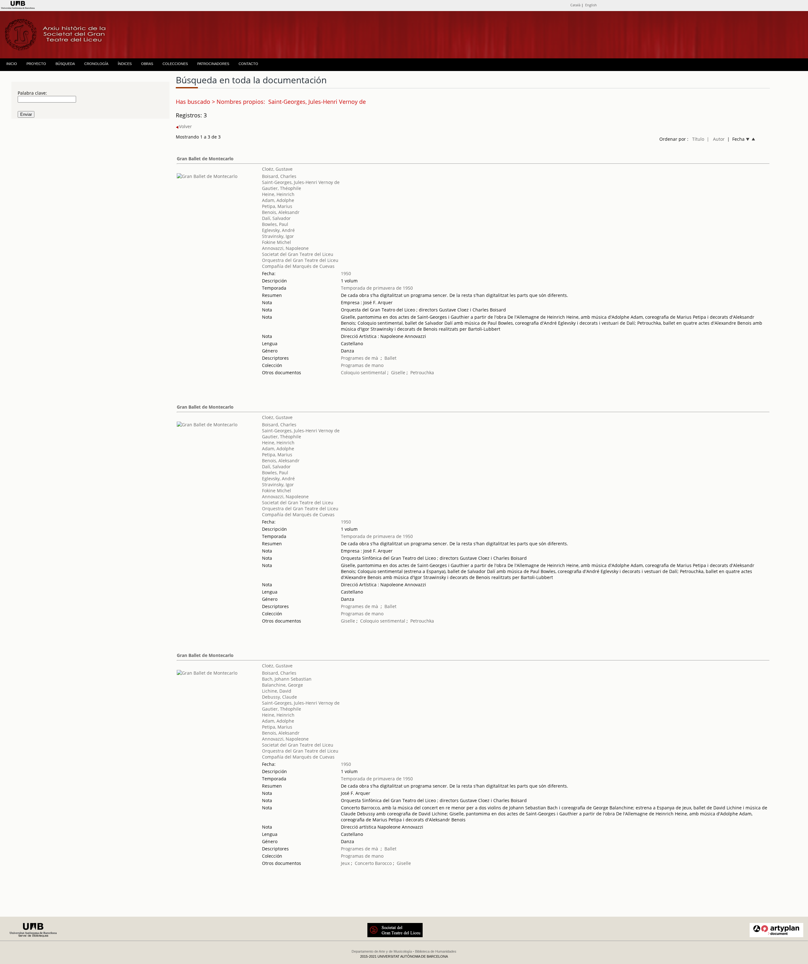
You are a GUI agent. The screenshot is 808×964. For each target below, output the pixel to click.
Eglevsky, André (278, 230)
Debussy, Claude (279, 697)
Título (698, 139)
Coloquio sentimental (364, 373)
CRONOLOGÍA (96, 64)
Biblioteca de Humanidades (435, 951)
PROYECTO (36, 64)
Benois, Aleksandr (281, 212)
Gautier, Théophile (281, 188)
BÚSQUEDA (65, 64)
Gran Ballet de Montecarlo (205, 159)
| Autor (716, 139)
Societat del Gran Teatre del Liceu (297, 254)
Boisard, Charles (279, 176)
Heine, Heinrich (278, 194)
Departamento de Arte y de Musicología (382, 951)
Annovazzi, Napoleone (285, 248)
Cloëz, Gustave (277, 169)
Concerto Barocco (373, 863)
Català (575, 5)
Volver (185, 126)
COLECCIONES (175, 64)
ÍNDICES (125, 64)
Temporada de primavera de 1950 (377, 288)
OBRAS (147, 64)
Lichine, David (276, 691)
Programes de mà (359, 358)
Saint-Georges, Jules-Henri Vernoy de (301, 182)
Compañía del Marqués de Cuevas (298, 266)
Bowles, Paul (275, 224)
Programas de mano (362, 365)
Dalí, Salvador (276, 218)
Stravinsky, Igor (278, 236)
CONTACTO (248, 64)
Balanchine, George (282, 685)
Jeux (345, 863)
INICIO (11, 64)
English (591, 5)
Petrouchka (422, 373)
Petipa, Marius (277, 206)
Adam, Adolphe (278, 200)
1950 (346, 273)
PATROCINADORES (213, 64)
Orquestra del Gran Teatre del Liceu (300, 260)
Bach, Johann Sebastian (287, 679)
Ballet (390, 358)
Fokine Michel (276, 242)
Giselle (398, 373)
